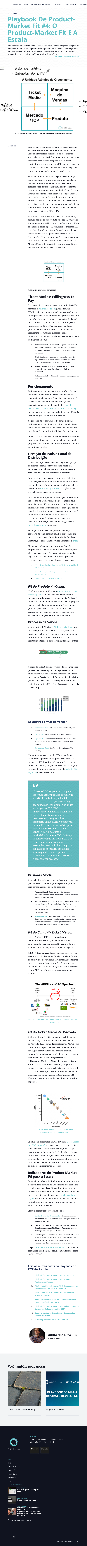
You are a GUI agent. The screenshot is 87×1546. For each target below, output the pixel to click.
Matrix (26, 4)
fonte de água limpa (49, 488)
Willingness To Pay (47, 308)
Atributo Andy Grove (63, 627)
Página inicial (17, 4)
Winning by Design (43, 801)
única (75, 540)
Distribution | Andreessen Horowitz (48, 578)
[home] (9, 4)
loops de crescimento (38, 525)
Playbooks (58, 4)
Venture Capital (71, 4)
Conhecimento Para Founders (40, 4)
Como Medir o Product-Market (50, 1247)
